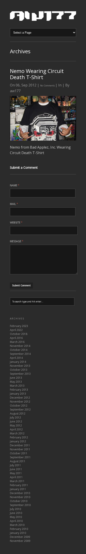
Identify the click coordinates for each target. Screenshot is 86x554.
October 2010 (18, 501)
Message (16, 241)
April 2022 (16, 330)
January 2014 (18, 362)
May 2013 (16, 382)
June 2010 (16, 513)
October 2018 (18, 334)
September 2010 (20, 505)
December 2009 (20, 537)
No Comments (47, 85)
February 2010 (19, 529)
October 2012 (18, 405)
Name (14, 185)
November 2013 (20, 366)
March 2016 (17, 342)
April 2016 (16, 338)
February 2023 (19, 326)
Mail (14, 204)
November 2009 (20, 541)
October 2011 (18, 453)
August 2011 (17, 461)
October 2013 (18, 370)
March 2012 (17, 433)
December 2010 (20, 493)
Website (16, 222)
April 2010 (16, 521)
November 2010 (20, 497)
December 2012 (20, 397)
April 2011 (16, 477)
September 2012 (20, 409)
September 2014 (20, 354)
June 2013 (16, 378)
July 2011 (15, 465)
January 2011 (18, 489)
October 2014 (18, 350)
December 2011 (20, 445)
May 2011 (16, 473)
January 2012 (18, 441)
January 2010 (18, 533)
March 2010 (17, 525)
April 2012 (16, 429)
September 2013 (20, 374)
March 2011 (17, 481)
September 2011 (20, 457)
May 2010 (16, 517)
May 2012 (16, 425)
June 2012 (16, 421)
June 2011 (16, 469)
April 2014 (16, 358)
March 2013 (17, 386)
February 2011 (19, 485)
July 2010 (15, 509)
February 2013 (19, 390)
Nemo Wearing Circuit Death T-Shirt (37, 74)
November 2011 (20, 449)
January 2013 (18, 393)
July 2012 (15, 417)
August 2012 (17, 413)
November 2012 (20, 401)
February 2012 (19, 437)
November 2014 (20, 346)
